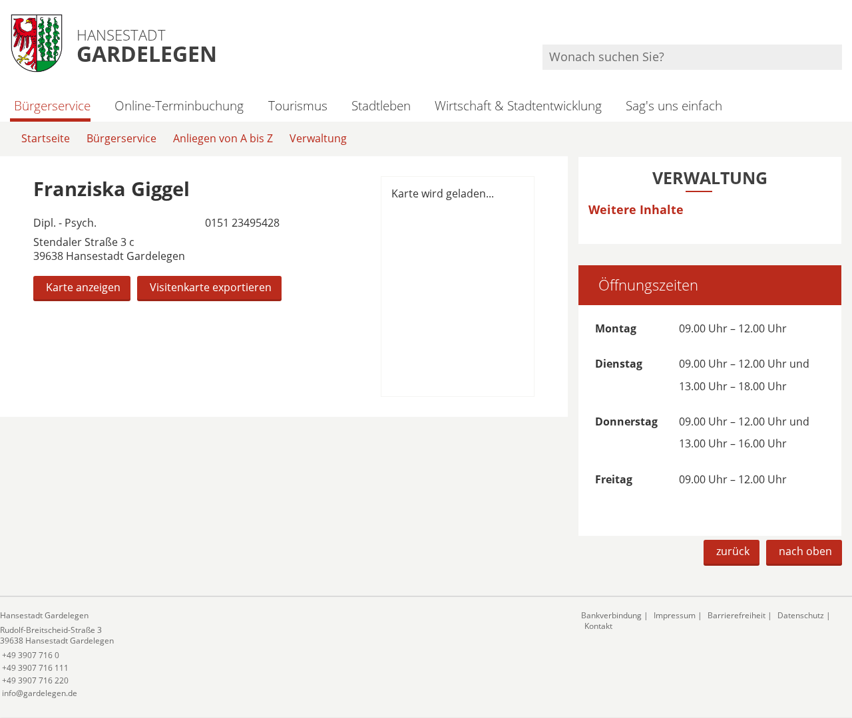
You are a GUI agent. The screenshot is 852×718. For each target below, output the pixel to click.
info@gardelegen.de (38, 693)
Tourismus (297, 105)
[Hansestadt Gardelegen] (280, 654)
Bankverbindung (611, 615)
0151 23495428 (241, 222)
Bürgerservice (52, 105)
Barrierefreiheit (736, 615)
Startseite (45, 138)
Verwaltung (318, 138)
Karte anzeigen (83, 287)
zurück (732, 551)
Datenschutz (800, 615)
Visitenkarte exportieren (211, 287)
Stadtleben (381, 105)
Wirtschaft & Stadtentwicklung (518, 105)
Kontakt (598, 626)
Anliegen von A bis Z (223, 138)
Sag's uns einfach (674, 105)
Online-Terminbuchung (179, 105)
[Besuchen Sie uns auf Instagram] (840, 27)
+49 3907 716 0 (29, 655)
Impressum (675, 615)
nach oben (805, 551)
